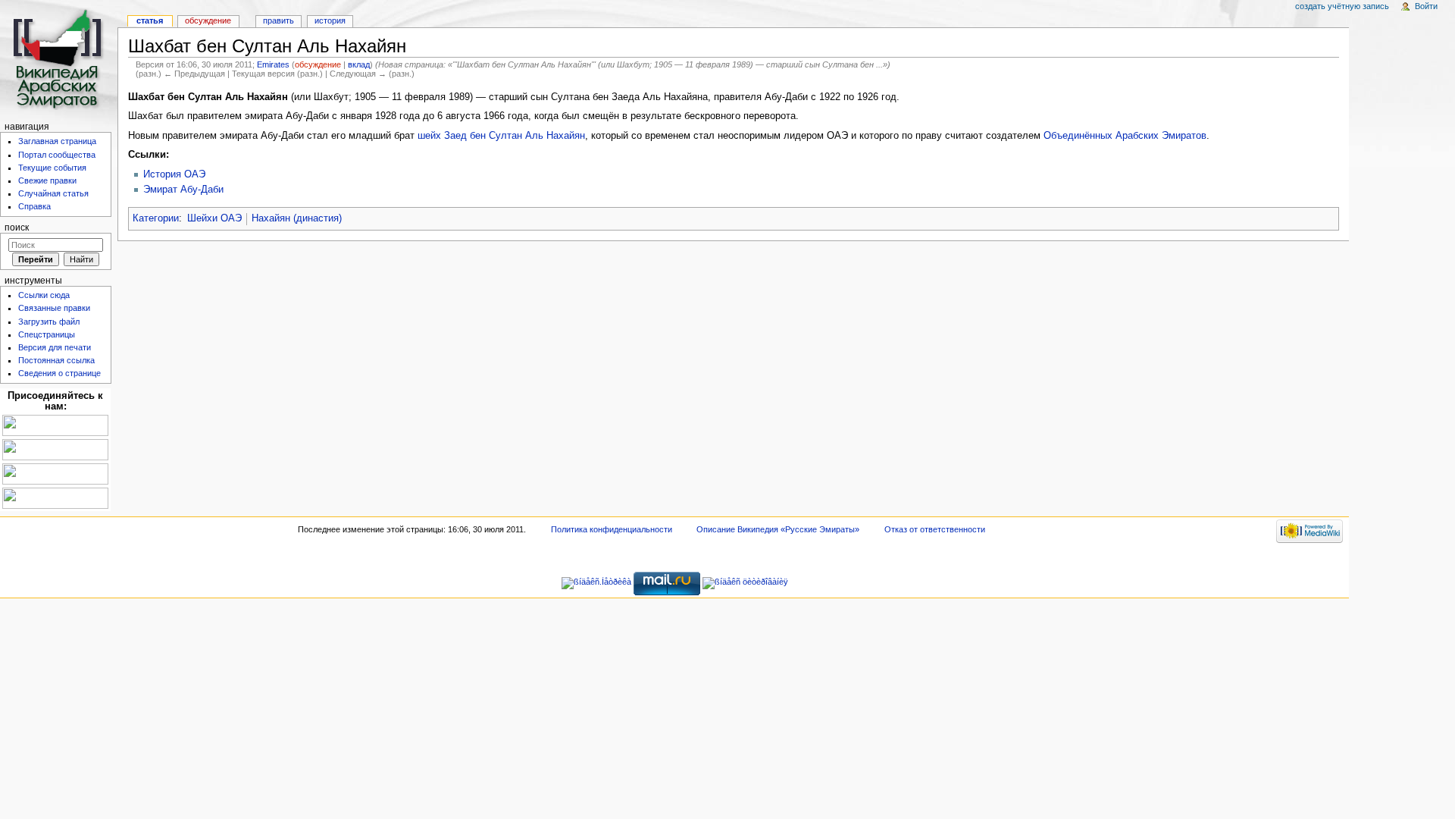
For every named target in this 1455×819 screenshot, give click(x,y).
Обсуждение (208, 20)
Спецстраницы (46, 334)
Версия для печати (54, 347)
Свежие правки (47, 180)
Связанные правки (54, 307)
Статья (149, 20)
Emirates (273, 64)
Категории (156, 218)
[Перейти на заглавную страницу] (58, 59)
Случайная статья (53, 193)
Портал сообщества (56, 154)
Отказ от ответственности (934, 529)
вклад (359, 64)
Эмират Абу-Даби (183, 189)
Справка (34, 206)
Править (278, 20)
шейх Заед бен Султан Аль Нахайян (501, 135)
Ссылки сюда (44, 295)
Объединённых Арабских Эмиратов (1125, 135)
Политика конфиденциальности (611, 529)
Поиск (17, 227)
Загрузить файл (49, 321)
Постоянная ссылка (56, 360)
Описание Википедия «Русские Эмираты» (777, 529)
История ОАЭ (174, 174)
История (330, 20)
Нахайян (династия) (297, 218)
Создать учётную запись (1342, 6)
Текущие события (52, 167)
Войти (1426, 6)
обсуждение (318, 64)
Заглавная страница (57, 141)
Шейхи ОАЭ (214, 218)
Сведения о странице (59, 373)
